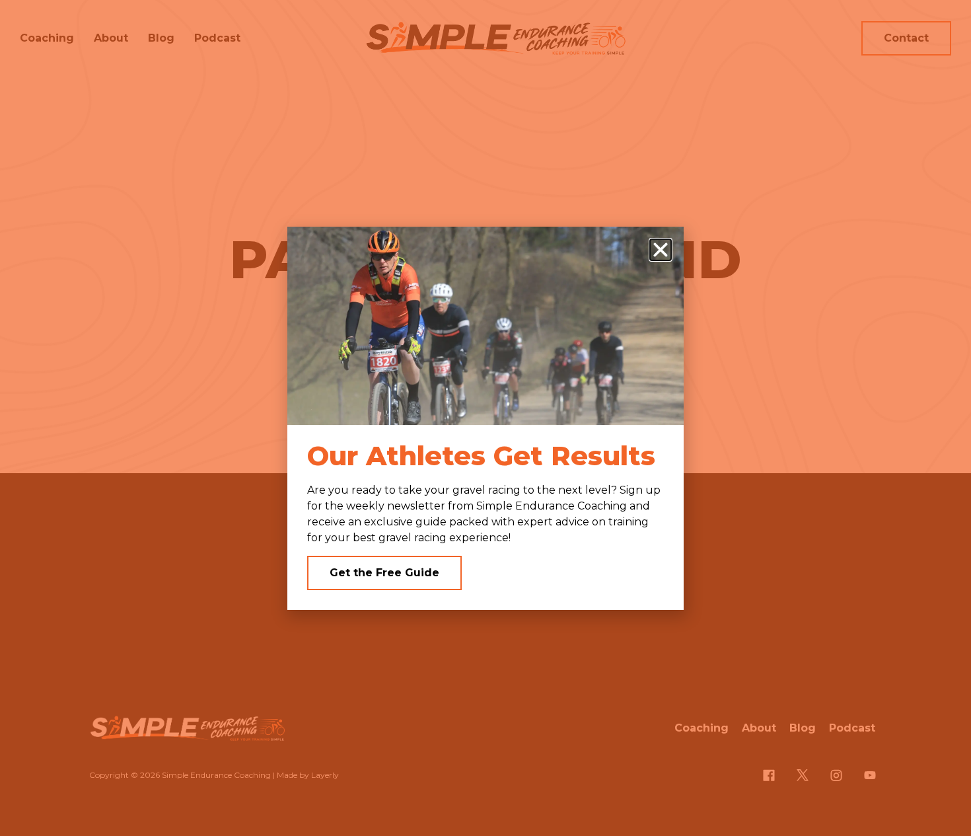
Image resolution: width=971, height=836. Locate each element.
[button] (660, 250)
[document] (485, 418)
